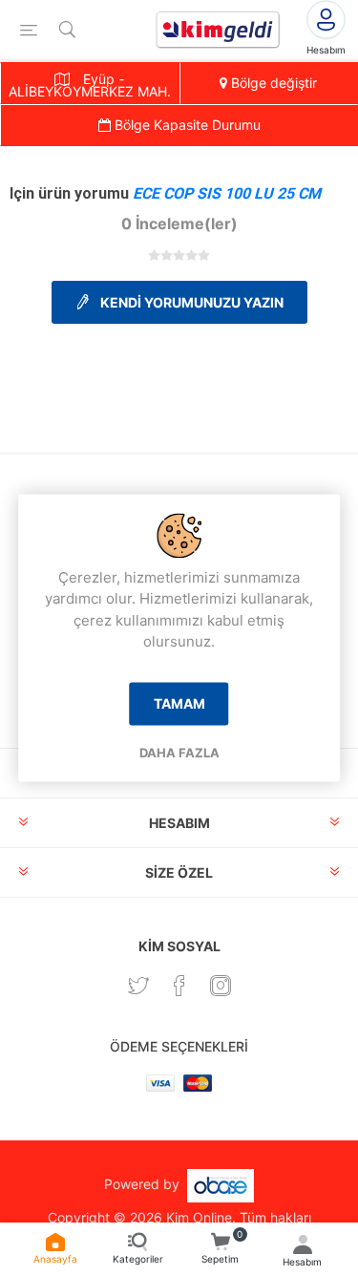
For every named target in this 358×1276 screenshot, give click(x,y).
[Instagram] (220, 985)
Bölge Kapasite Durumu (186, 125)
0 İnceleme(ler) (179, 223)
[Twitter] (138, 985)
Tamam (179, 703)
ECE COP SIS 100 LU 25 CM (227, 193)
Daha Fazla (179, 752)
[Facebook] (179, 985)
